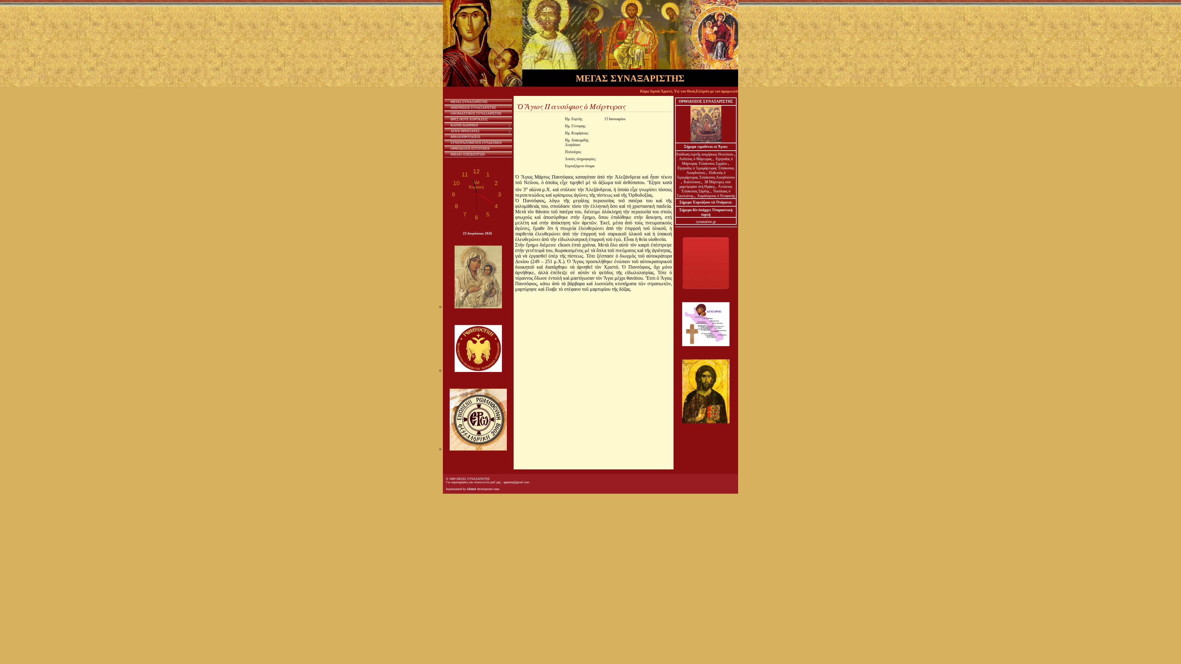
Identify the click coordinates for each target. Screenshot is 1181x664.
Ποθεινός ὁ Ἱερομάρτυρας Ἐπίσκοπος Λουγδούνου (706, 175)
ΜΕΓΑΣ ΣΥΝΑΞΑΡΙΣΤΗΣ (469, 102)
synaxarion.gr (706, 221)
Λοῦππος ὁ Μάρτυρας (696, 159)
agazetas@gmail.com (516, 482)
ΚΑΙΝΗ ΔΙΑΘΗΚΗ (464, 125)
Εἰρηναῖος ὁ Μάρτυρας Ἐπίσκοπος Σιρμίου (707, 161)
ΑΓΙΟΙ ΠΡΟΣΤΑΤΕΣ (465, 131)
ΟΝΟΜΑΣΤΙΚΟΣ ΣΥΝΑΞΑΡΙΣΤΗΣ (476, 113)
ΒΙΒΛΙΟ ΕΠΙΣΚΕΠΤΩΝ (468, 154)
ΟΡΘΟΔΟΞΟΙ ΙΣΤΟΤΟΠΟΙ (470, 148)
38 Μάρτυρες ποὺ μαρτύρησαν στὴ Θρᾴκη (705, 184)
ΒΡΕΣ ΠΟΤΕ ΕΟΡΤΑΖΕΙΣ (469, 119)
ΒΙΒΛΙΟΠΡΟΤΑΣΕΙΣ (465, 137)
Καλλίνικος (693, 182)
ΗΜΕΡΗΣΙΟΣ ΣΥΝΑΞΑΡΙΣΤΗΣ (473, 107)
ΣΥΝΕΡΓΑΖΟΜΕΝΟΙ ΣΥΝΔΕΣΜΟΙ (476, 142)
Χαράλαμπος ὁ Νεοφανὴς (716, 196)
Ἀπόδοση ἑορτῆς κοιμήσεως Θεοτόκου (705, 154)
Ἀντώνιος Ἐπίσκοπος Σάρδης (706, 188)
